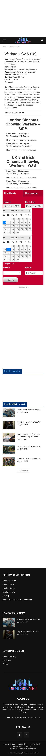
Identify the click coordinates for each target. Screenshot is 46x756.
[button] (4, 40)
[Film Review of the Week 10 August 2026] (9, 449)
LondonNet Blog (9, 656)
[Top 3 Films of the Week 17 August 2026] (9, 425)
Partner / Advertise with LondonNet (17, 599)
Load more (22, 470)
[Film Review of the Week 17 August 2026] (9, 413)
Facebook (7, 660)
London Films (8, 584)
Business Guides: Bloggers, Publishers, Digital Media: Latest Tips (28, 436)
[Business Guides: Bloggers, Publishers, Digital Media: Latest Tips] (9, 437)
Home (5, 46)
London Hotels (9, 588)
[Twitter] (26, 734)
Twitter (5, 664)
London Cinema (9, 580)
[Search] (42, 40)
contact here (35, 717)
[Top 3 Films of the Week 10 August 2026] (9, 461)
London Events (9, 592)
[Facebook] (19, 734)
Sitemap (6, 595)
